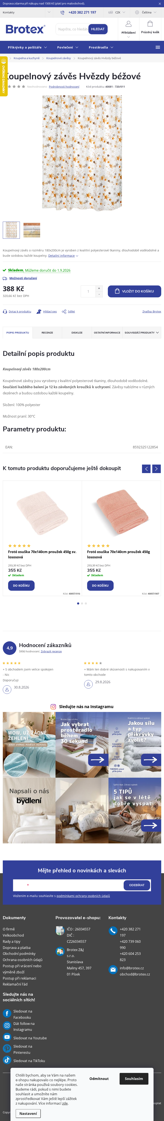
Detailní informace (61, 256)
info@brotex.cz (132, 968)
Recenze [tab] (47, 332)
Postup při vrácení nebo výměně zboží (22, 969)
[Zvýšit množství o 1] (98, 288)
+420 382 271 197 (130, 932)
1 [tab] (78, 603)
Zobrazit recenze (51, 651)
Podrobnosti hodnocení (64, 86)
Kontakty (9, 12)
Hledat (98, 29)
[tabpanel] (42, 538)
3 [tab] (86, 603)
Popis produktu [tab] (17, 332)
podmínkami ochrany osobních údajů (83, 896)
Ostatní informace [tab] (107, 332)
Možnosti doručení (23, 278)
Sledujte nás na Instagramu (86, 706)
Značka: (151, 311)
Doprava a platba (17, 947)
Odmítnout (99, 1078)
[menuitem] (27, 47)
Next (156, 469)
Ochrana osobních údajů (22, 959)
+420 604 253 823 (130, 956)
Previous (146, 469)
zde (65, 1103)
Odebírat (137, 885)
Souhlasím (134, 1078)
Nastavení (28, 1113)
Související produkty (139, 332)
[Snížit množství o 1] (98, 294)
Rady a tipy (11, 941)
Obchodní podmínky (19, 953)
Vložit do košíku (138, 291)
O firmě (9, 929)
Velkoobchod (13, 935)
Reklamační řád (15, 984)
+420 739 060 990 (130, 944)
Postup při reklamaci (19, 978)
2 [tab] (82, 603)
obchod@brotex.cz (135, 974)
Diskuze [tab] (77, 332)
